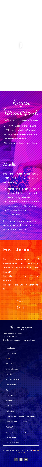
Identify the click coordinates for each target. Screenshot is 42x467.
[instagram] (21, 459)
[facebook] (16, 459)
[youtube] (26, 459)
